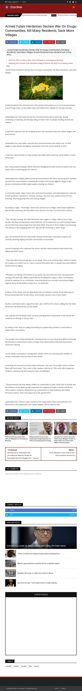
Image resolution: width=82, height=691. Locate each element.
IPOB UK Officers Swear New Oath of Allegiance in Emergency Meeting (35, 60)
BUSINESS (16, 666)
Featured (23, 666)
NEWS (41, 15)
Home (24, 2)
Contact (63, 688)
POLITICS (36, 666)
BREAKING (8, 666)
